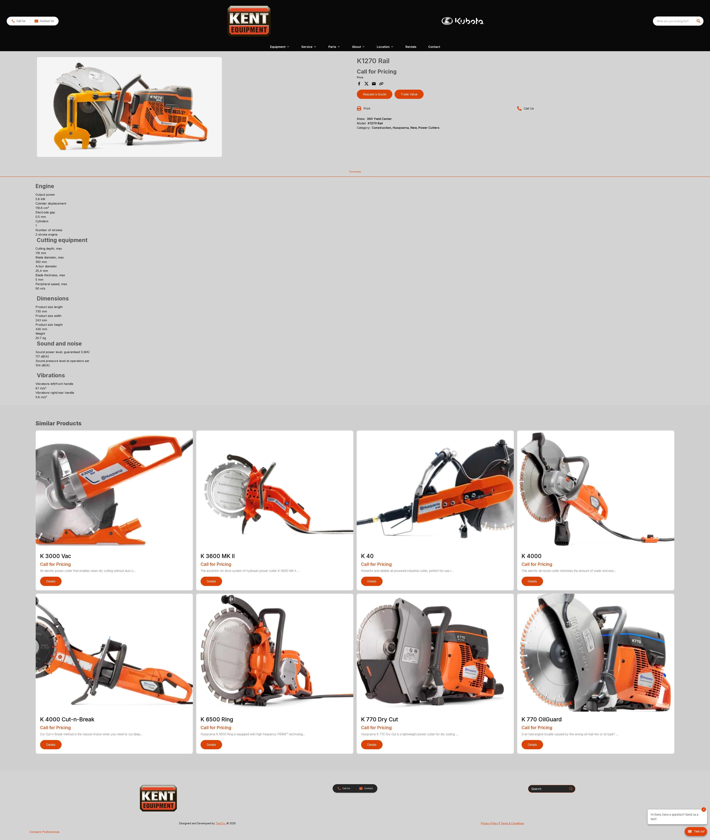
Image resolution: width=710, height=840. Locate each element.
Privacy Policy (489, 823)
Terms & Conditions (512, 823)
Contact (434, 47)
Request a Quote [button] (374, 94)
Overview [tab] (355, 171)
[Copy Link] (381, 83)
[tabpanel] (195, 107)
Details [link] (50, 581)
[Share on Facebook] (359, 83)
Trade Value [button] (409, 94)
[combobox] (678, 21)
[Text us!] (696, 832)
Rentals (410, 47)
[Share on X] (366, 83)
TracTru (220, 823)
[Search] (571, 788)
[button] (18, 21)
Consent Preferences (45, 832)
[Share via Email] (374, 83)
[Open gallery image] (129, 107)
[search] (698, 21)
